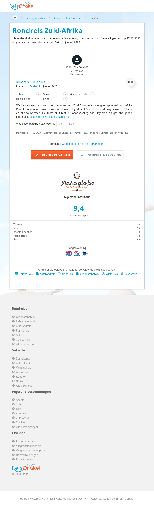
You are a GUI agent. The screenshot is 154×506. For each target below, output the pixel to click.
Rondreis (67, 274)
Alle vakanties (24, 385)
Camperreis (25, 274)
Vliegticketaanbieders (28, 446)
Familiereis (22, 330)
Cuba (19, 404)
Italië (19, 409)
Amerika (21, 413)
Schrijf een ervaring (104, 155)
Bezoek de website (56, 155)
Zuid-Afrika (22, 418)
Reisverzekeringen (27, 455)
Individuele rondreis (27, 321)
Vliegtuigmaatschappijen (30, 450)
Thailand (21, 422)
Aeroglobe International (67, 18)
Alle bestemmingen (27, 427)
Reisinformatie (24, 459)
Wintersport (23, 372)
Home (23, 498)
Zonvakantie (23, 358)
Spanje (20, 400)
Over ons (83, 498)
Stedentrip (130, 274)
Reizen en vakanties (41, 498)
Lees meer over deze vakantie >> (49, 116)
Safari (19, 335)
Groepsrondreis (89, 274)
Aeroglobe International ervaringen (82, 144)
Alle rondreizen (25, 344)
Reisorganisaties (35, 18)
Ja (60, 124)
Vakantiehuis (23, 367)
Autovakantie (23, 363)
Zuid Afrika (36, 86)
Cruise (20, 381)
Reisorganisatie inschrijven (107, 498)
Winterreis (111, 274)
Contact (129, 498)
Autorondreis (47, 274)
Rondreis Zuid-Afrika (30, 82)
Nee (71, 124)
